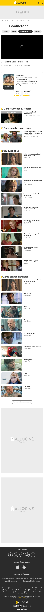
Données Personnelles (35, 590)
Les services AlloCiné (31, 592)
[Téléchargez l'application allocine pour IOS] (19, 567)
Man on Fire (27, 293)
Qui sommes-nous (13, 588)
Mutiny (26, 320)
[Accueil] (20, 2)
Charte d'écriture (19, 592)
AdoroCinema (8, 581)
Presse (17, 91)
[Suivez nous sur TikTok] (27, 554)
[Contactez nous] (33, 554)
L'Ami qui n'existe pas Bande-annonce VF (33, 234)
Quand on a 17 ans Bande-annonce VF (32, 221)
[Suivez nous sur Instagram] (22, 554)
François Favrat (22, 79)
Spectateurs (27, 91)
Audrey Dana (20, 83)
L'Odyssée (27, 386)
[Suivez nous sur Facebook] (10, 554)
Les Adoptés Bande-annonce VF (33, 181)
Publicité (31, 588)
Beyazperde (34, 578)
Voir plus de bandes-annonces (22, 402)
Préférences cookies (22, 590)
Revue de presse (8, 592)
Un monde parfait (29, 333)
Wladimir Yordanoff (29, 83)
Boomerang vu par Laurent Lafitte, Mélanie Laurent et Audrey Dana (33, 133)
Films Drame (23, 20)
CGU (36, 588)
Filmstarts (5, 578)
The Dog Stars (28, 360)
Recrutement (23, 588)
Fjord (25, 306)
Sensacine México (29, 581)
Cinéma (9, 20)
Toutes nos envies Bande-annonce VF (32, 194)
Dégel (25, 373)
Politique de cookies (9, 590)
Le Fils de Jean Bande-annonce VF (31, 247)
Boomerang (31, 20)
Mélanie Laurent (32, 81)
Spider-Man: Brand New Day (32, 346)
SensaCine (19, 578)
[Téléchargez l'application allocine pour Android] (25, 567)
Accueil (4, 20)
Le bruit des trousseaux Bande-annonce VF (31, 208)
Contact (4, 588)
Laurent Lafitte (23, 81)
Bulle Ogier (19, 85)
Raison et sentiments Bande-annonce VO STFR (33, 154)
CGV (41, 588)
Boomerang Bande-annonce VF (30, 112)
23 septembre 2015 (25, 77)
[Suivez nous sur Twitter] (16, 554)
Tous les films (15, 20)
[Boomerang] (8, 82)
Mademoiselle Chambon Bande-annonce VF (31, 261)
